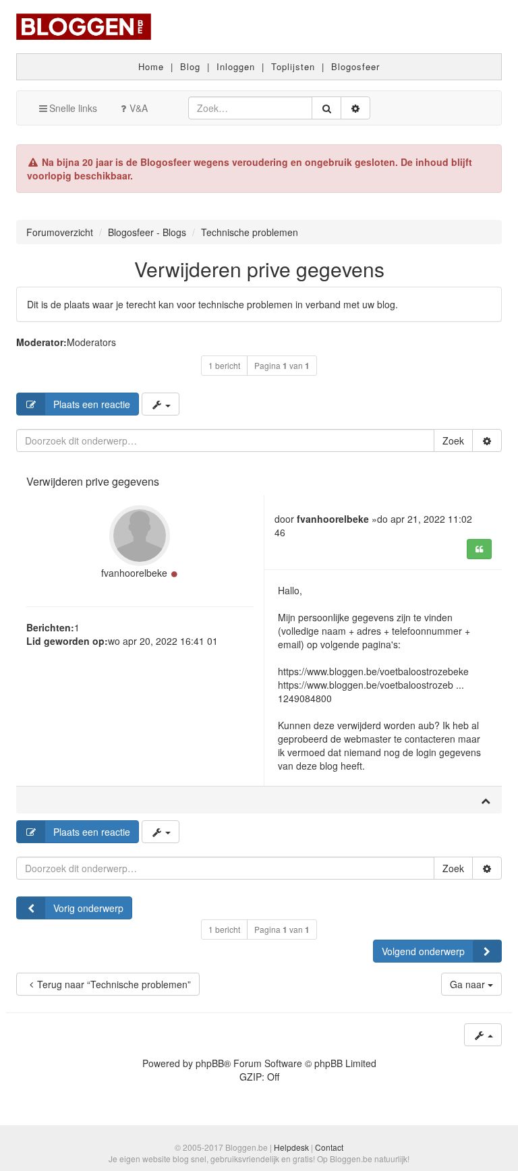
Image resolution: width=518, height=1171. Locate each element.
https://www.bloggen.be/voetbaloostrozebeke (373, 671)
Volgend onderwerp (423, 951)
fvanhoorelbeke (134, 572)
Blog (190, 66)
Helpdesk (291, 1147)
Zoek (453, 440)
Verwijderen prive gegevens (259, 268)
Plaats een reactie (91, 404)
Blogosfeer (355, 66)
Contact (329, 1147)
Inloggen (236, 66)
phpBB (210, 1063)
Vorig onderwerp (88, 908)
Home (151, 66)
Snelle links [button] (73, 108)
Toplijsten (293, 66)
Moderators (91, 342)
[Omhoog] (486, 800)
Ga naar (469, 984)
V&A (139, 108)
